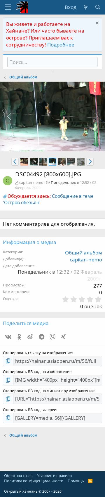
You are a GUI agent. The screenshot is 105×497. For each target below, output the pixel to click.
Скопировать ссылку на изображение (37, 352)
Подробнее (60, 44)
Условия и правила (54, 475)
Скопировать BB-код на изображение (37, 371)
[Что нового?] (85, 7)
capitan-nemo (31, 182)
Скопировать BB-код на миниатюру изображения (48, 390)
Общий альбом (83, 252)
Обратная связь (18, 475)
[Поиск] (98, 7)
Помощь (76, 480)
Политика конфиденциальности (33, 480)
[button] (8, 7)
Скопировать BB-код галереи (29, 409)
